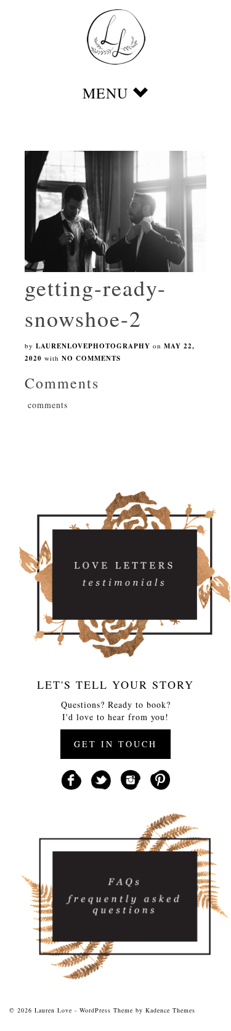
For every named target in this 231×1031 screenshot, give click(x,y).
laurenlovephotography (93, 346)
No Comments (91, 358)
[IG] (130, 778)
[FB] (71, 778)
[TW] (101, 778)
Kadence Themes (170, 1010)
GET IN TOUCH (115, 744)
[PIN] (160, 778)
